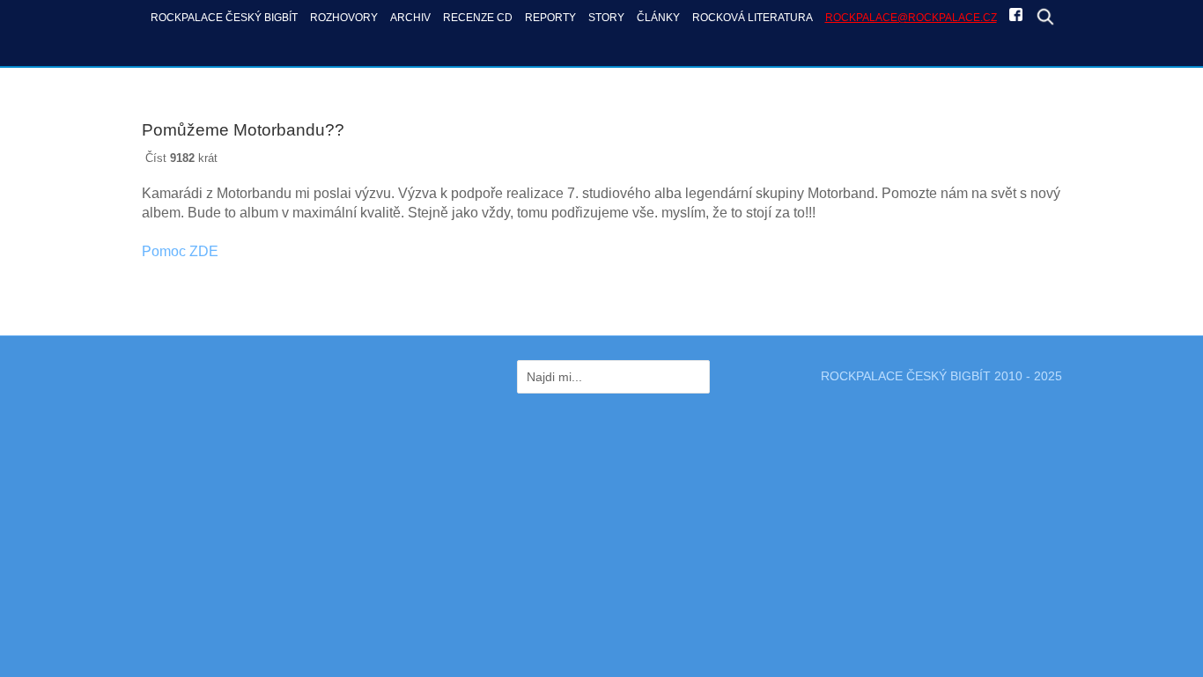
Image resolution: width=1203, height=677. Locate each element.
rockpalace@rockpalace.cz (911, 17)
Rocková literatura (752, 17)
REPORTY (550, 17)
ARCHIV (410, 17)
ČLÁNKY (658, 17)
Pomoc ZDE (180, 251)
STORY (606, 17)
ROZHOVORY (344, 17)
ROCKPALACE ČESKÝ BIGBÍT (224, 17)
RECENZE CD (478, 17)
